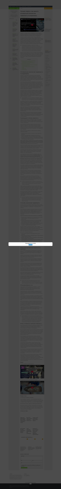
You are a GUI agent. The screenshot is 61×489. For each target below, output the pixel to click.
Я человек (30, 244)
